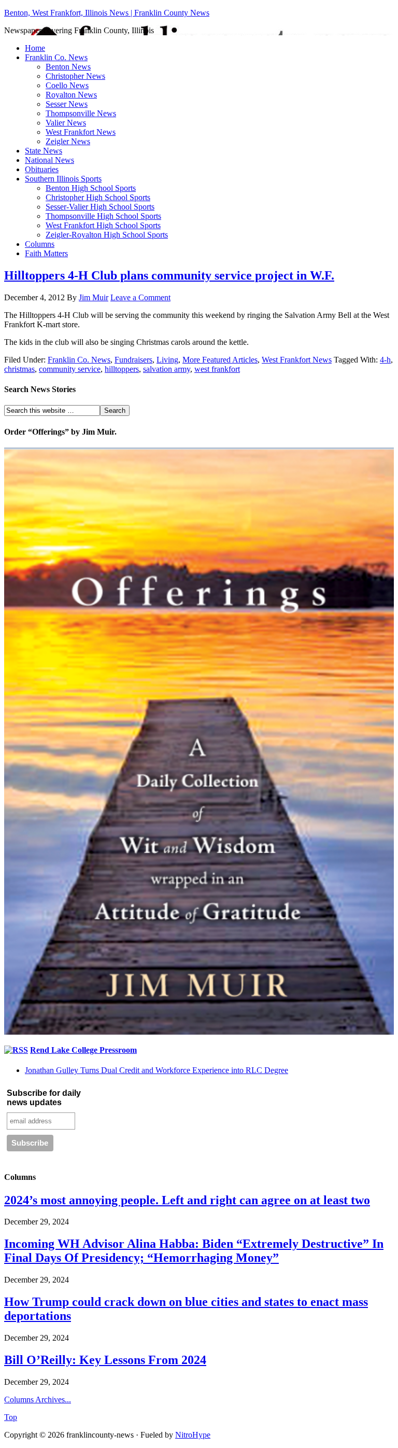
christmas (19, 369)
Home (35, 48)
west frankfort (217, 369)
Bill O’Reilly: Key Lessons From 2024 (105, 1360)
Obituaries (42, 169)
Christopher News (75, 76)
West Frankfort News (81, 132)
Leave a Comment (140, 297)
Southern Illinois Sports (63, 178)
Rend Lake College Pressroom (83, 1050)
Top (10, 1417)
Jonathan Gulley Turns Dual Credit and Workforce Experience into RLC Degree (156, 1070)
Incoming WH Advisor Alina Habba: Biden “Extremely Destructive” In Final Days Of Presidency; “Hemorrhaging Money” (193, 1250)
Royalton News (71, 94)
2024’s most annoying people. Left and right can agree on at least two (187, 1200)
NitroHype (192, 1434)
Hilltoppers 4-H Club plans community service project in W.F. (169, 275)
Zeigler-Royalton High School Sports (107, 234)
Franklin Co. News (56, 57)
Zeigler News (68, 141)
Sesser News (67, 104)
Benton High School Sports (91, 188)
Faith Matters (46, 253)
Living (167, 359)
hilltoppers (122, 369)
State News (43, 150)
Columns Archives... (37, 1399)
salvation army (166, 369)
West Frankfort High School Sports (103, 225)
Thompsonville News (81, 113)
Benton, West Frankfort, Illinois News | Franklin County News (106, 12)
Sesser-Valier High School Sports (100, 206)
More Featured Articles (220, 359)
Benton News (68, 66)
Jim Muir (93, 297)
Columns (39, 244)
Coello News (67, 85)
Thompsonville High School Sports (103, 216)
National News (49, 160)
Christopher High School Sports (98, 197)
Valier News (66, 122)
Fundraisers (133, 359)
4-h (385, 359)
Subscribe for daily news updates (44, 1098)
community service (70, 369)
